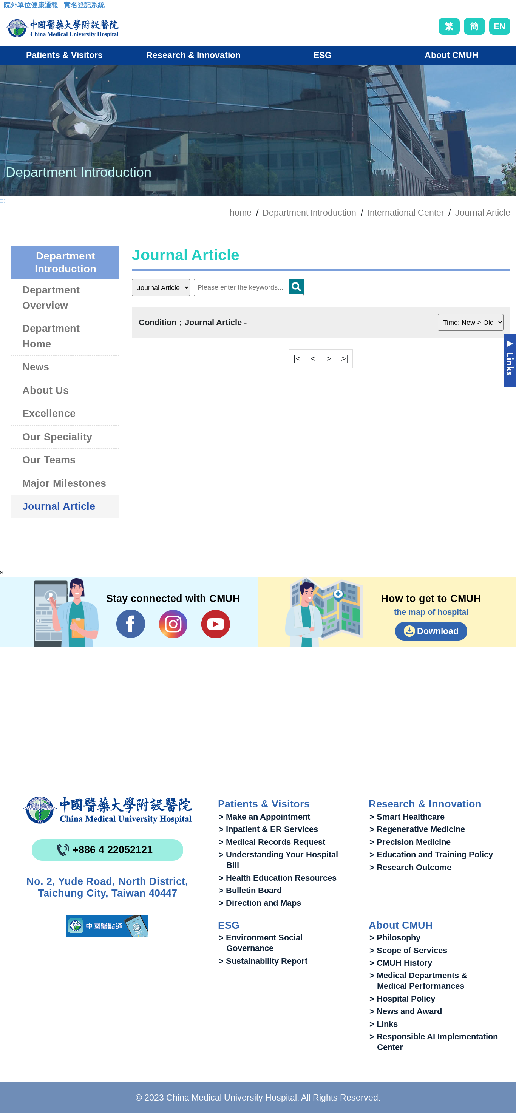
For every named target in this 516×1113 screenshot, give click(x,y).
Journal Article (482, 213)
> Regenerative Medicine (417, 829)
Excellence (49, 413)
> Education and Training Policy (431, 854)
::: (9, 7)
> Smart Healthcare (407, 816)
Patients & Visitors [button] (64, 55)
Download (438, 631)
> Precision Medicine (410, 842)
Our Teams (49, 460)
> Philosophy (394, 937)
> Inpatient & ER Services (268, 829)
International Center (406, 213)
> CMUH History (400, 963)
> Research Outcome (410, 867)
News (35, 367)
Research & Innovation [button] (193, 55)
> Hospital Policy (402, 998)
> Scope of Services (408, 950)
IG (173, 624)
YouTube (215, 624)
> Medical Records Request (272, 842)
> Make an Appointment (264, 816)
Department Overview (51, 297)
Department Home (51, 336)
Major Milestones (64, 483)
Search (296, 286)
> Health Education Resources (278, 878)
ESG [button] (323, 55)
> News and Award (405, 1011)
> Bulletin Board (250, 890)
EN (499, 26)
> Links (383, 1024)
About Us (45, 390)
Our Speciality (57, 437)
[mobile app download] (107, 926)
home (241, 213)
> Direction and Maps (260, 903)
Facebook (130, 624)
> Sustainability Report (263, 961)
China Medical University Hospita (107, 810)
